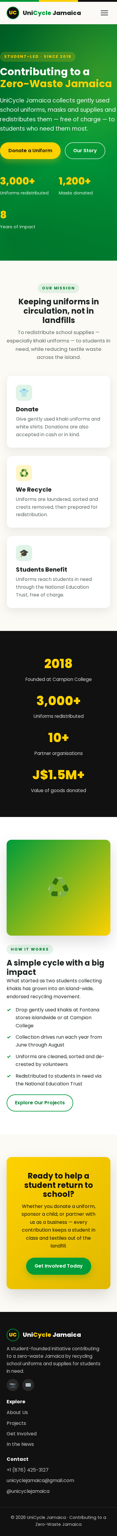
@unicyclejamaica (28, 1491)
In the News (20, 1444)
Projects (16, 1423)
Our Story (85, 150)
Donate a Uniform (30, 150)
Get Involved (22, 1433)
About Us (17, 1412)
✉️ (28, 1384)
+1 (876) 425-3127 (28, 1469)
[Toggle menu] (104, 13)
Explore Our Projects (40, 1102)
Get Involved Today (58, 1265)
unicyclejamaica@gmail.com (40, 1480)
